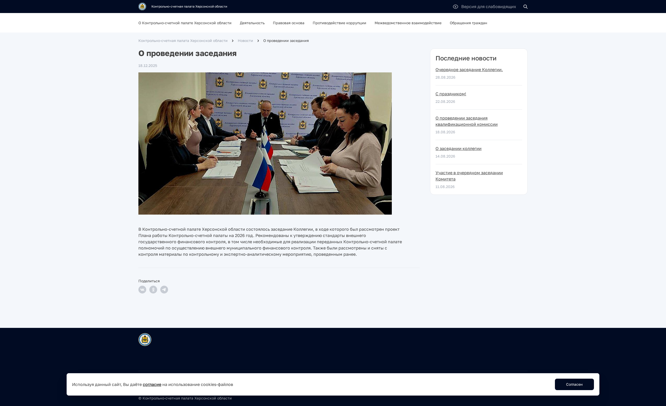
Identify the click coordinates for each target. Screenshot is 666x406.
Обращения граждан (468, 23)
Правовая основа (288, 23)
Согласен (574, 384)
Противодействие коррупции (339, 23)
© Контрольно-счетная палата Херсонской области (185, 398)
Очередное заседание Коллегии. (469, 69)
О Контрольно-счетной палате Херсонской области (185, 23)
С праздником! (451, 93)
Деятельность (252, 23)
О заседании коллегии (459, 148)
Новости (245, 40)
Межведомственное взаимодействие (408, 23)
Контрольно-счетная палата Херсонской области (183, 40)
